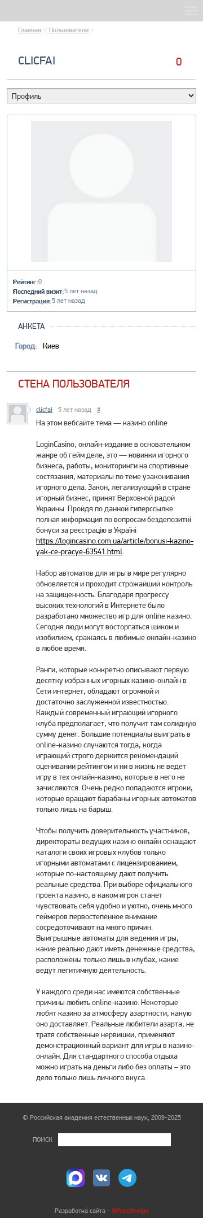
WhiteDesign (130, 1210)
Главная (29, 30)
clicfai (36, 60)
